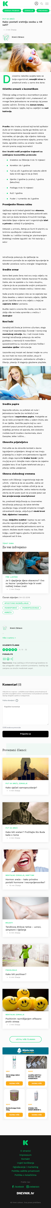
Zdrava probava (11, 11)
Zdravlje (29, 11)
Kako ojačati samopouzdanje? (21, 787)
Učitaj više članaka (25, 1039)
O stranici (25, 1151)
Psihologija (11, 970)
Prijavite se (25, 734)
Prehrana (43, 11)
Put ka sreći (8, 19)
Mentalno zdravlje (15, 875)
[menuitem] (36, 3)
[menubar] (36, 3)
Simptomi (30, 875)
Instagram (34, 1186)
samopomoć (11, 608)
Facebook (19, 1186)
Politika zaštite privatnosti (25, 1171)
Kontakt (25, 1159)
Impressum (25, 1155)
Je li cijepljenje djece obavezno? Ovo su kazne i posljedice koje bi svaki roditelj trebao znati (25, 583)
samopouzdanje (31, 608)
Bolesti (9, 923)
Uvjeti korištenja (25, 1163)
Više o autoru (8, 638)
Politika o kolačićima (25, 1175)
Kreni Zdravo (16, 628)
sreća (9, 612)
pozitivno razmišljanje (17, 603)
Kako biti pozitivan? (16, 974)
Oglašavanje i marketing (25, 1167)
